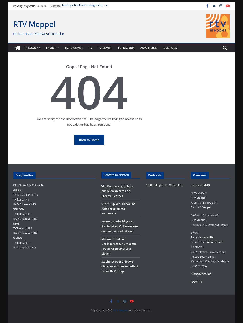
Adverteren (148, 48)
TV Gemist (105, 48)
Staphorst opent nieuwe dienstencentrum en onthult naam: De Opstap (119, 266)
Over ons (170, 48)
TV (90, 48)
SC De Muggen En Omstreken (164, 185)
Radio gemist (73, 48)
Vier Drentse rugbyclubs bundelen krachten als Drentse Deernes (117, 191)
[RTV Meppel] (17, 47)
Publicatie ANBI (200, 185)
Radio (50, 48)
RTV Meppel (34, 24)
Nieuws (30, 48)
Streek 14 (196, 281)
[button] (38, 48)
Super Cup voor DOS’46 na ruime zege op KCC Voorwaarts (118, 208)
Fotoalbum (126, 48)
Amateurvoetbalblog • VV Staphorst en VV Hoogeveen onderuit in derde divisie (119, 226)
